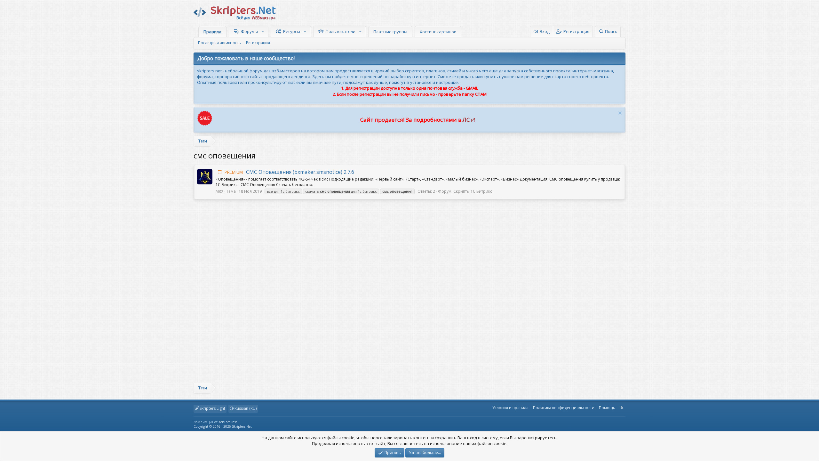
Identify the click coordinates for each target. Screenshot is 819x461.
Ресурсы (291, 31)
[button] (263, 31)
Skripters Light (212, 408)
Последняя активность (219, 42)
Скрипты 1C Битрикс (472, 191)
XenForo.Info (228, 422)
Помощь (607, 407)
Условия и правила (510, 407)
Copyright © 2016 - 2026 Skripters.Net (223, 426)
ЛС (466, 119)
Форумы (249, 31)
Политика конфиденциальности (563, 407)
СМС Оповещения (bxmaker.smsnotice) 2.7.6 (289, 171)
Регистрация (258, 42)
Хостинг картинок (438, 32)
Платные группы (390, 32)
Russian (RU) (245, 408)
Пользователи (340, 31)
